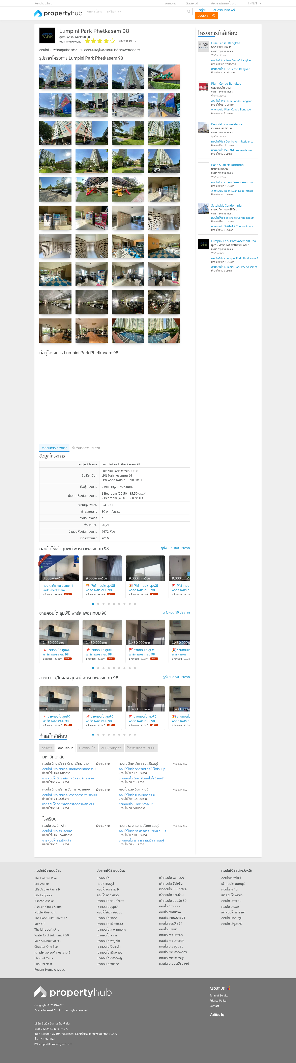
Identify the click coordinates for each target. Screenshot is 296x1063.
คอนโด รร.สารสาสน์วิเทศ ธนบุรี (139, 825)
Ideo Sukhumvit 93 (47, 941)
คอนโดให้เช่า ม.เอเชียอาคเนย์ (137, 795)
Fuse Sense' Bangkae (225, 43)
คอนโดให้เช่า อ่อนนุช (109, 912)
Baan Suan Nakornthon (227, 164)
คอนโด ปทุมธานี (231, 924)
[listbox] (255, 3)
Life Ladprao (43, 895)
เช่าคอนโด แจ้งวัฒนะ (110, 924)
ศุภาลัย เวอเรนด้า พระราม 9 (52, 952)
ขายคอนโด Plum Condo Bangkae (231, 109)
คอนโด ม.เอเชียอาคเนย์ (133, 789)
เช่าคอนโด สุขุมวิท (108, 906)
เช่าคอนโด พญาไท (108, 941)
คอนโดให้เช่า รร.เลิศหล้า (57, 831)
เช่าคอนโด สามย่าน (171, 894)
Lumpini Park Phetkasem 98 (94, 30)
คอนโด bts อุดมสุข (171, 946)
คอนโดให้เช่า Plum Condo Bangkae (231, 101)
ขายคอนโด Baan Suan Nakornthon (232, 190)
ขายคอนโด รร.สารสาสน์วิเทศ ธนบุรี (142, 840)
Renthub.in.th (44, 3)
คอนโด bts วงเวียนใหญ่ (174, 963)
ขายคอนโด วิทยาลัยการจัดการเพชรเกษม (68, 804)
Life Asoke (41, 883)
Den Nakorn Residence (226, 124)
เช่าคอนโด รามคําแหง (110, 901)
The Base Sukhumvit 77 (50, 918)
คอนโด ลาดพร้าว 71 (172, 917)
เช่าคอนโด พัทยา (232, 895)
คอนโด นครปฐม (231, 918)
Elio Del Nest (43, 964)
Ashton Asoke (44, 901)
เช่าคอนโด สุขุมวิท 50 (172, 900)
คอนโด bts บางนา (171, 935)
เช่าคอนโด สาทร (107, 935)
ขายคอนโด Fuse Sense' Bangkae (230, 69)
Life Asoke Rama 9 (47, 889)
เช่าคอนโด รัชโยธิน (171, 883)
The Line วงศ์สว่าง (46, 929)
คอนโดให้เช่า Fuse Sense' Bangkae (231, 60)
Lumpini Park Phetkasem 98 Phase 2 (236, 240)
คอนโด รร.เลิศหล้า (54, 825)
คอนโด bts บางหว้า (171, 940)
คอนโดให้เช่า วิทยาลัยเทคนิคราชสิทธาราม (69, 769)
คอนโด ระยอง (230, 906)
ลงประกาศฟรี (206, 15)
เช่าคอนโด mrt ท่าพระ (173, 889)
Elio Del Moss (43, 958)
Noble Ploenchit (45, 912)
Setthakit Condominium (227, 205)
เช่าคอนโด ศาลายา (233, 912)
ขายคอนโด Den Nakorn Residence (231, 150)
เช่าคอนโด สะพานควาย (111, 929)
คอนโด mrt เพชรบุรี (171, 958)
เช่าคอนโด (103, 878)
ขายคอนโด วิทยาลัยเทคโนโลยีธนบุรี (141, 778)
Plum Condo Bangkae (226, 83)
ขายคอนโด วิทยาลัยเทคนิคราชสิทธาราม (68, 778)
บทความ (170, 3)
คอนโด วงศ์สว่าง (170, 912)
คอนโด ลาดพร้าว (108, 895)
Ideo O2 (39, 924)
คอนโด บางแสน (231, 901)
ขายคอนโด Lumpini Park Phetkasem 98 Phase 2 (240, 267)
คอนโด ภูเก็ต (229, 889)
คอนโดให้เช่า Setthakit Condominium (232, 217)
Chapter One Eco (46, 946)
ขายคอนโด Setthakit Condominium (232, 226)
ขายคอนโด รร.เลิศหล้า (56, 840)
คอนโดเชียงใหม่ (231, 878)
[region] (114, 399)
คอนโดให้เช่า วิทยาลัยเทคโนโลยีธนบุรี (142, 769)
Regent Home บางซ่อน (49, 969)
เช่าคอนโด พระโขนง (171, 877)
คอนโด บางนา (168, 929)
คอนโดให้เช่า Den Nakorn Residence (232, 141)
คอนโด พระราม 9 (108, 889)
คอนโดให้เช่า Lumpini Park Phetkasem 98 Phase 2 (240, 258)
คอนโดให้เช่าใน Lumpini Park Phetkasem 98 (58, 587)
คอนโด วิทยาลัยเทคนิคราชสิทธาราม (65, 763)
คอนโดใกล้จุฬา (106, 883)
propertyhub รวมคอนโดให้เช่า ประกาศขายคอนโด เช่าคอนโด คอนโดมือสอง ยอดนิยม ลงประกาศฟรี (58, 13)
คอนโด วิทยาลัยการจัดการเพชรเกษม (66, 789)
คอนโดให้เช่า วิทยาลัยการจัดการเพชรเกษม (69, 795)
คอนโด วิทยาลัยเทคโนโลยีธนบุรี (138, 763)
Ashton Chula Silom (48, 906)
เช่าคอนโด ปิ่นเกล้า (109, 946)
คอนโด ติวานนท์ (169, 906)
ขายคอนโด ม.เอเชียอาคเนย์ (136, 804)
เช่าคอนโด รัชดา (107, 918)
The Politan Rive (45, 878)
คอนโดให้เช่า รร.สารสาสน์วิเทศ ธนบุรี (142, 831)
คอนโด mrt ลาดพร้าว (173, 952)
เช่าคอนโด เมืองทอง (109, 952)
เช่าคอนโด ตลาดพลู (109, 958)
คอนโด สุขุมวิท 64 (170, 923)
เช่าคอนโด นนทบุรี (233, 883)
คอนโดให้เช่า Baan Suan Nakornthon (232, 182)
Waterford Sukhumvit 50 (51, 935)
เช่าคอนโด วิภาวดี (108, 964)
